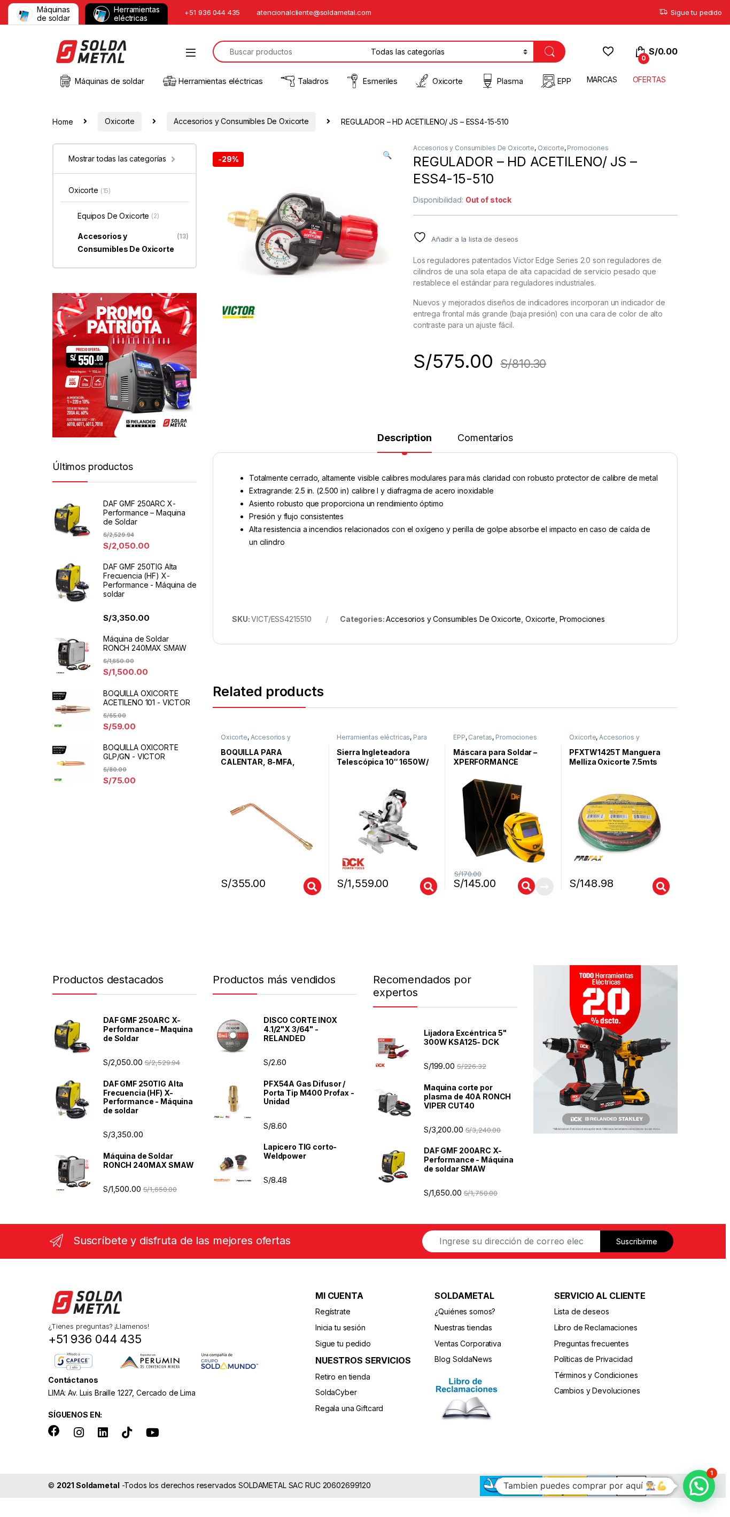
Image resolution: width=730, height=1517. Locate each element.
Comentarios (484, 438)
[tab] (404, 442)
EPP (564, 81)
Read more (544, 886)
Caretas (480, 737)
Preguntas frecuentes (591, 1343)
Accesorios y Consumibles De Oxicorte (241, 121)
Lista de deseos (581, 1311)
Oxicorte (447, 81)
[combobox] (289, 52)
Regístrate (333, 1311)
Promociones (587, 148)
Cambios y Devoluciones (597, 1390)
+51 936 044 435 (212, 12)
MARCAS (602, 79)
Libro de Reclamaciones (596, 1327)
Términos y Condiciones (596, 1375)
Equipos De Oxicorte (118, 215)
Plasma (510, 81)
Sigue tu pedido (696, 12)
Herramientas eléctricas (136, 13)
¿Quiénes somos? (464, 1311)
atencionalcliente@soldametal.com (314, 12)
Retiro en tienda (342, 1376)
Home (62, 121)
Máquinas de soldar (53, 13)
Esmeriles (380, 81)
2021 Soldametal (88, 1485)
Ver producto (305, 886)
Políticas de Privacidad (593, 1359)
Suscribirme (636, 1241)
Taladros (313, 81)
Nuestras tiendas (463, 1327)
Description (404, 438)
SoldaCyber (336, 1392)
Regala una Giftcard (349, 1408)
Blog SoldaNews (463, 1359)
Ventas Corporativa (467, 1343)
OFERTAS (649, 79)
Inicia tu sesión (340, 1327)
